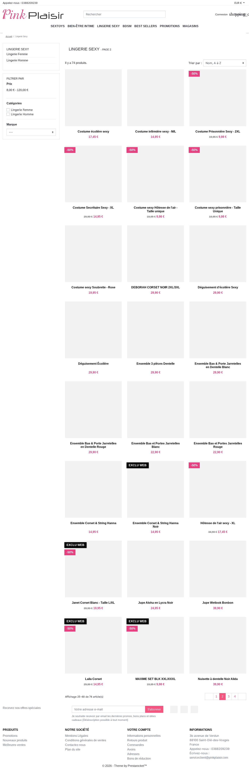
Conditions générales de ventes (85, 740)
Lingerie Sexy (18, 49)
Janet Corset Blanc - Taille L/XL (93, 602)
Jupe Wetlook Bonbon (217, 602)
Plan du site (72, 749)
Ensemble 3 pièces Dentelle (156, 363)
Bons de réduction (139, 758)
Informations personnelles (144, 735)
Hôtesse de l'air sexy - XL (218, 523)
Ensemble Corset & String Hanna (93, 523)
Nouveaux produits (15, 740)
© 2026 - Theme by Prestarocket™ (124, 765)
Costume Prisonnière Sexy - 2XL (217, 131)
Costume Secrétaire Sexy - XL (93, 207)
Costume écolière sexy (93, 131)
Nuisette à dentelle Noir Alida (218, 679)
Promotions (10, 735)
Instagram (194, 709)
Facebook (174, 709)
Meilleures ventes (14, 744)
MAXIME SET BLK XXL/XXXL (155, 679)
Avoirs (131, 749)
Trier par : (195, 63)
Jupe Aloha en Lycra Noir (155, 602)
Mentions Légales (76, 735)
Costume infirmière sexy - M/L (155, 131)
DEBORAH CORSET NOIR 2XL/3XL (155, 287)
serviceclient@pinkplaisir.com (209, 757)
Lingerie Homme (17, 60)
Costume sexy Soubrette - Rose (93, 287)
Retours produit (137, 740)
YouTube (184, 709)
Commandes (135, 744)
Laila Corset (93, 679)
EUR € (238, 2)
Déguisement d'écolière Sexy (218, 287)
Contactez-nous (75, 744)
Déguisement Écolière (93, 363)
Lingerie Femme (17, 54)
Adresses (133, 754)
